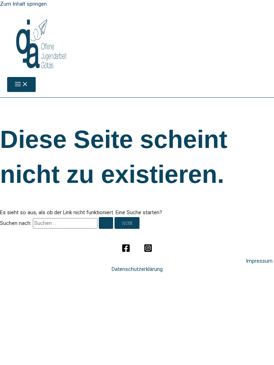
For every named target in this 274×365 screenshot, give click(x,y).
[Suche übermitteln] (106, 223)
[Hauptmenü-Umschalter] (21, 84)
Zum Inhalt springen (23, 4)
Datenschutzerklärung (137, 269)
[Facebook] (126, 250)
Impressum (260, 261)
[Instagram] (148, 250)
